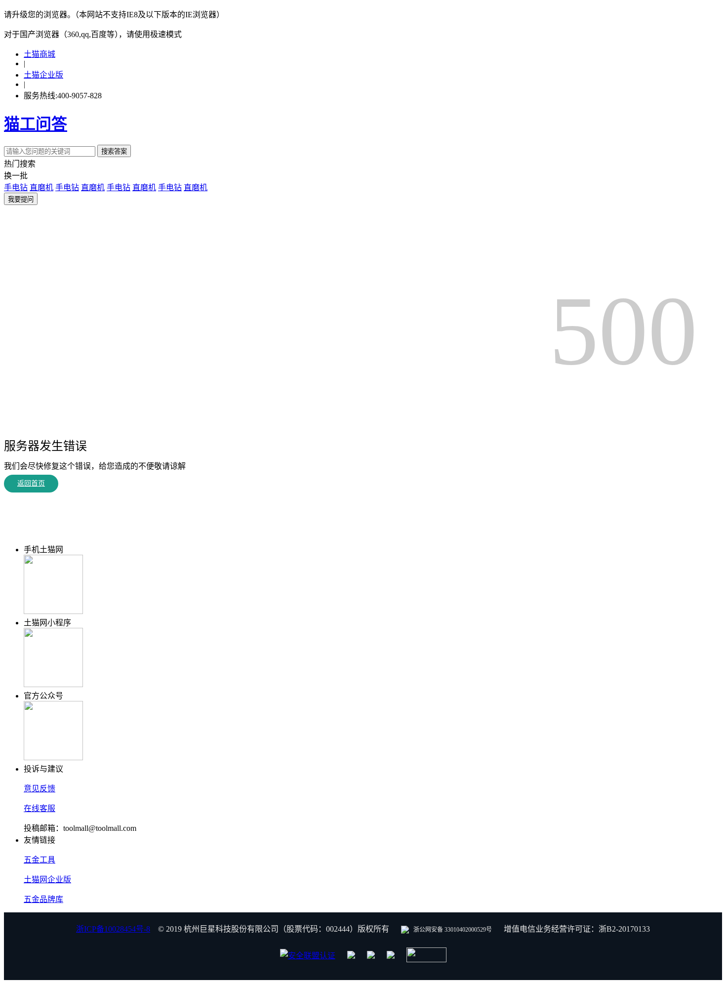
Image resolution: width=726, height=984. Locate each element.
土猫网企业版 (47, 879)
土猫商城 (39, 54)
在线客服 (39, 808)
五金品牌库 (43, 899)
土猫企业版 (43, 75)
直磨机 (41, 187)
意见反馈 (39, 788)
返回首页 (31, 483)
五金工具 (39, 860)
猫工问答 (35, 124)
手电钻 (16, 187)
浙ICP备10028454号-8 (113, 929)
